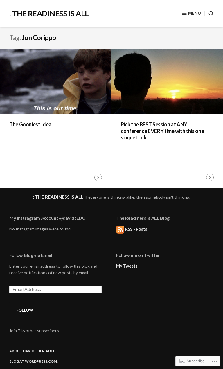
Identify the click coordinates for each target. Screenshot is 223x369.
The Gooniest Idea (30, 124)
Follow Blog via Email (30, 255)
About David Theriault (32, 351)
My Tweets (127, 265)
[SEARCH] (209, 13)
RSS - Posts (136, 229)
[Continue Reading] (98, 177)
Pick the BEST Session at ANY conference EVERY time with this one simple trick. (162, 131)
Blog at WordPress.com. (33, 361)
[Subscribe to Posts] (120, 229)
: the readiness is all (49, 13)
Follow (25, 310)
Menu (194, 13)
